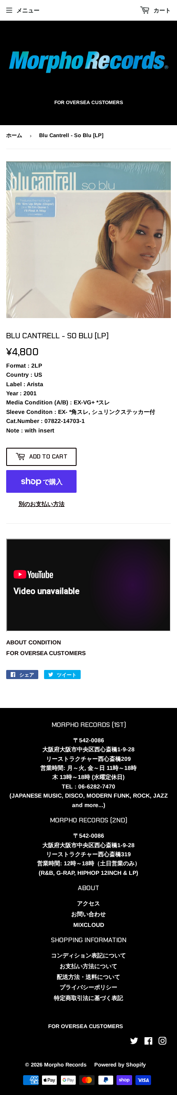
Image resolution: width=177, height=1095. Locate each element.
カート (161, 10)
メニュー (28, 10)
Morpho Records (65, 1065)
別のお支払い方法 (42, 504)
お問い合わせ (88, 914)
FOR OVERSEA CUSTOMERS (46, 653)
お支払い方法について (88, 966)
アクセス (88, 903)
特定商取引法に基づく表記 (88, 998)
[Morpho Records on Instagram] (162, 1042)
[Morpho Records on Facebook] (148, 1042)
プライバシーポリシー (88, 987)
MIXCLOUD (88, 925)
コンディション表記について (88, 955)
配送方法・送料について (88, 977)
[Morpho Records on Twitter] (134, 1042)
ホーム (14, 135)
